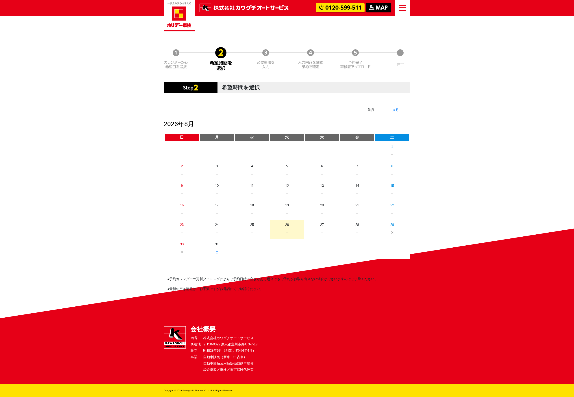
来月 (395, 110)
